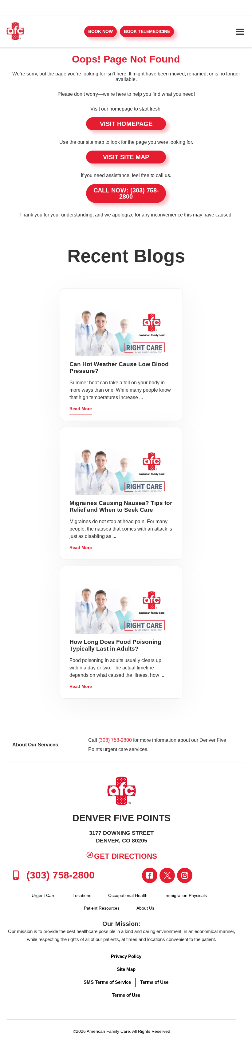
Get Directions (125, 856)
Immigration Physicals (185, 895)
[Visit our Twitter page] (167, 875)
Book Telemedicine (147, 31)
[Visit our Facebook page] (149, 875)
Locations (82, 895)
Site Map (126, 969)
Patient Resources (102, 908)
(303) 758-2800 (115, 740)
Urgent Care (44, 895)
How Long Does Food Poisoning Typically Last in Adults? (115, 645)
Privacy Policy (126, 956)
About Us (145, 908)
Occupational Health (128, 895)
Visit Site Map (126, 157)
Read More (80, 408)
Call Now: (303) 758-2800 (126, 193)
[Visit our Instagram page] (184, 875)
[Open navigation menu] (240, 32)
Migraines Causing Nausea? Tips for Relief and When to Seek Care (120, 506)
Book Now (100, 31)
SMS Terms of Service (107, 982)
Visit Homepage (126, 123)
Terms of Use (154, 982)
